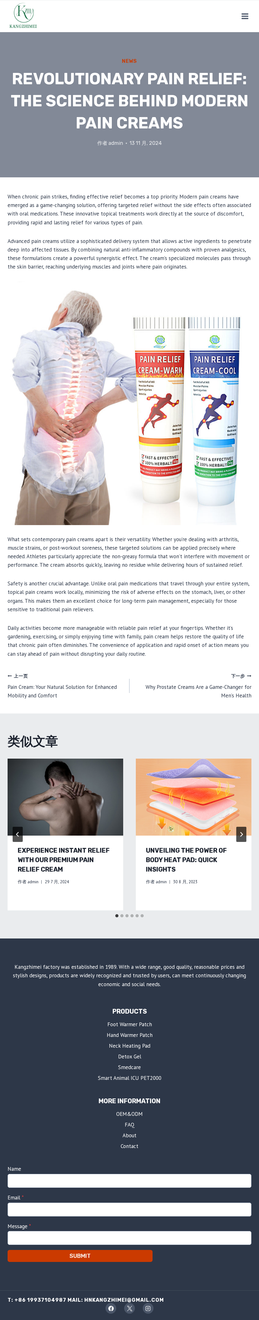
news (129, 61)
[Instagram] (148, 1308)
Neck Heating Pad (129, 1045)
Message (19, 1226)
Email (16, 1197)
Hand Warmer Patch (130, 1035)
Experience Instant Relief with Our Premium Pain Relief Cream (64, 860)
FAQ (130, 1124)
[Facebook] (110, 1308)
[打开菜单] (244, 16)
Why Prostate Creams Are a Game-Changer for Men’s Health (198, 686)
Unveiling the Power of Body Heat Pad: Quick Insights (186, 860)
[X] (129, 1308)
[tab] (116, 915)
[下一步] (241, 834)
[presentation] (65, 797)
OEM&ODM (129, 1113)
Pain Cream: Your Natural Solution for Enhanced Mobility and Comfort (62, 686)
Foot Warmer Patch (129, 1024)
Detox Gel (129, 1056)
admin (115, 143)
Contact (129, 1146)
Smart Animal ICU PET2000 (129, 1077)
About (129, 1135)
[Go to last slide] (18, 834)
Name (14, 1168)
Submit (80, 1255)
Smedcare (129, 1067)
